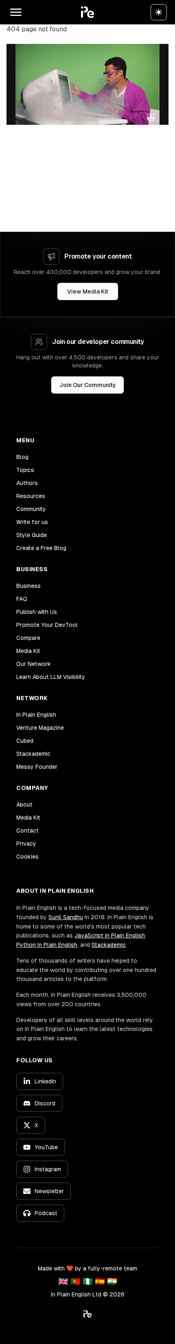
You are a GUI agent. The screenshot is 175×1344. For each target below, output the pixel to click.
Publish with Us (36, 612)
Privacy (26, 843)
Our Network (33, 664)
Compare (28, 638)
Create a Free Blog (41, 548)
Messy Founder (36, 766)
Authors (27, 483)
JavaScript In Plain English (109, 935)
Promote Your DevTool (47, 625)
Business (28, 586)
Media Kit (28, 651)
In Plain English (36, 714)
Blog (22, 457)
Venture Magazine (40, 727)
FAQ (21, 599)
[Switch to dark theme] (159, 12)
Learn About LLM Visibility (50, 677)
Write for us (32, 522)
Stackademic (33, 753)
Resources (30, 496)
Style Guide (31, 535)
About (24, 804)
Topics (25, 470)
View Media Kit (87, 291)
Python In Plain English (46, 945)
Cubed (24, 740)
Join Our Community (87, 385)
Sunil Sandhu (65, 917)
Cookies (27, 856)
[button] (87, 12)
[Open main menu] (16, 12)
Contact (27, 830)
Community (31, 509)
